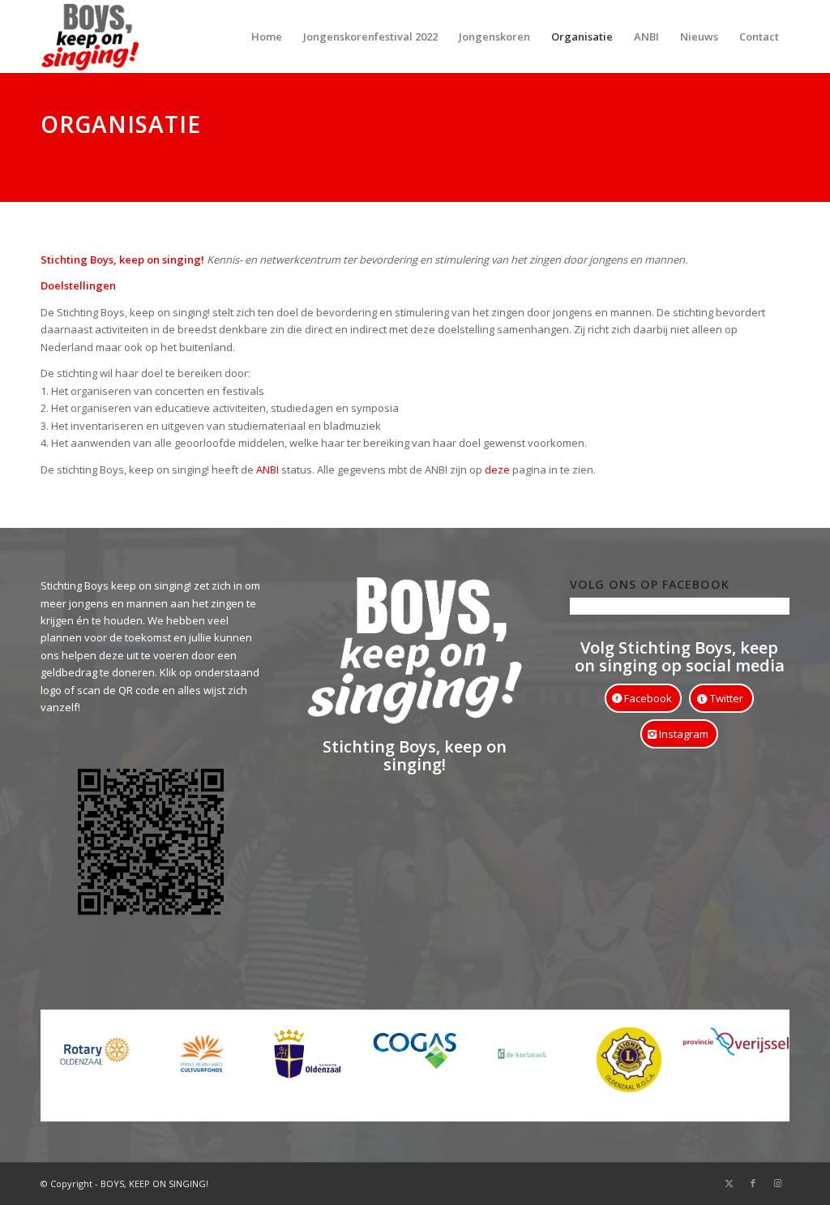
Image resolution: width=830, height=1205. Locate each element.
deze (496, 469)
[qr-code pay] (151, 847)
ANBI (267, 469)
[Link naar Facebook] (753, 1183)
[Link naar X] (729, 1183)
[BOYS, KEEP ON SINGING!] (90, 36)
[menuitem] (267, 36)
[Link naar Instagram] (777, 1183)
